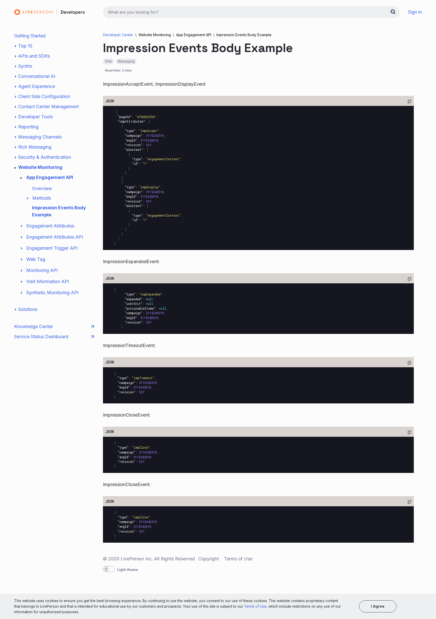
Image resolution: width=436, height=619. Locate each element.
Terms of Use (255, 606)
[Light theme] (109, 569)
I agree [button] (378, 606)
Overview (42, 188)
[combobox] (251, 12)
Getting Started (30, 35)
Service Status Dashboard (41, 336)
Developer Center (118, 35)
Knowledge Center (33, 326)
